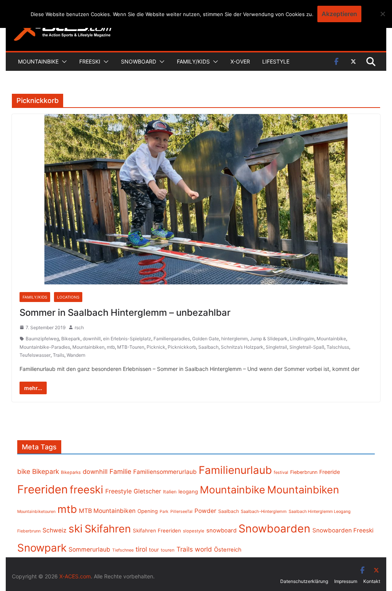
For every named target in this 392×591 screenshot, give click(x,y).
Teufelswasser (35, 355)
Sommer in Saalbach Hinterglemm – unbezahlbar (125, 312)
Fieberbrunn (303, 472)
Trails (58, 355)
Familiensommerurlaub (165, 471)
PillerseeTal (181, 511)
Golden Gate (205, 338)
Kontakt (371, 581)
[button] (63, 61)
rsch (79, 327)
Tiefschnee (123, 550)
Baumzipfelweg (42, 338)
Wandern (76, 355)
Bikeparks (71, 472)
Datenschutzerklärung (304, 581)
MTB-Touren (130, 347)
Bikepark (70, 338)
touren (168, 550)
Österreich (228, 549)
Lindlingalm (302, 338)
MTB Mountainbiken (107, 510)
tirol (141, 549)
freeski (86, 489)
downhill (92, 338)
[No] (382, 14)
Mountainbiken (88, 347)
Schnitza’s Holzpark (242, 347)
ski (76, 528)
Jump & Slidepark (268, 338)
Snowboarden (274, 528)
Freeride (329, 472)
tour (154, 550)
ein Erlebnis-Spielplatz (127, 338)
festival (281, 472)
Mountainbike (38, 61)
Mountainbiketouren (36, 511)
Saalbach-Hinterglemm (264, 511)
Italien (169, 492)
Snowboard (138, 61)
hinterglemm (234, 338)
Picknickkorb (182, 347)
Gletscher (147, 491)
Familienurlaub (235, 470)
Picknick (156, 347)
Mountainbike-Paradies (45, 347)
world (203, 549)
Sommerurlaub (89, 549)
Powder (205, 510)
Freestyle (118, 491)
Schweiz (54, 530)
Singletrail (276, 347)
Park (164, 511)
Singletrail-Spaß (306, 347)
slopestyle (193, 531)
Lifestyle (275, 61)
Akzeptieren (339, 14)
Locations (68, 297)
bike (23, 471)
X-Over (240, 61)
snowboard (221, 530)
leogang (188, 491)
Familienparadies (172, 338)
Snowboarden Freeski (343, 530)
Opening (147, 511)
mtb (111, 347)
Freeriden (42, 489)
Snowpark (42, 547)
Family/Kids (193, 61)
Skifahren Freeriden (157, 530)
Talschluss (338, 347)
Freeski (89, 61)
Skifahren (108, 528)
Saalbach (208, 347)
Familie (120, 471)
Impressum (345, 581)
